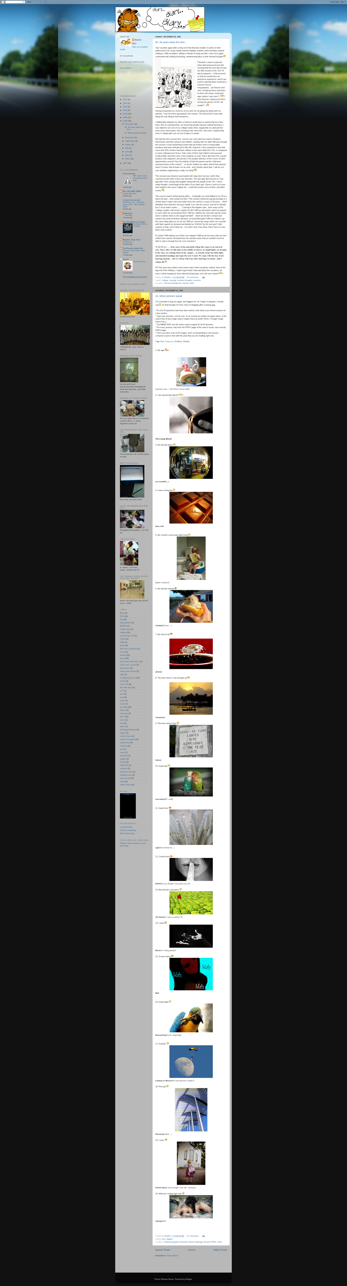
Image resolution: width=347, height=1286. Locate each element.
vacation (123, 768)
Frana (122, 652)
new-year (124, 713)
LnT (121, 691)
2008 (125, 121)
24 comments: (193, 277)
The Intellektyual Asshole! (135, 277)
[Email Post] (203, 277)
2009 (125, 117)
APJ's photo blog (127, 833)
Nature (123, 710)
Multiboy (178, 341)
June (127, 152)
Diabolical (127, 213)
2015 (125, 100)
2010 (125, 114)
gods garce (125, 668)
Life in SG (124, 684)
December (130, 124)
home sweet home (128, 671)
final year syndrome (128, 649)
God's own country (128, 665)
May (127, 155)
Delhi (122, 642)
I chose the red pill (131, 200)
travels (123, 762)
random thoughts (185, 280)
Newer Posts (162, 1249)
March (128, 159)
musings (172, 280)
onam (122, 720)
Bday (122, 613)
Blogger (189, 1279)
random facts (125, 736)
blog (122, 619)
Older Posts (220, 1249)
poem (122, 726)
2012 (125, 107)
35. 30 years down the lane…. (171, 42)
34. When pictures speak (168, 296)
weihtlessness (126, 775)
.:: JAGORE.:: (128, 215)
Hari (162, 341)
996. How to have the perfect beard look (140, 178)
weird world (125, 778)
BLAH (122, 616)
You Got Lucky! (139, 261)
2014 (125, 103)
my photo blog (126, 827)
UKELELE (124, 765)
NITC (122, 717)
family (122, 645)
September (130, 141)
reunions (197, 280)
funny (122, 658)
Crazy (167, 341)
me (121, 697)
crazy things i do (127, 636)
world (122, 781)
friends (123, 655)
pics (164, 1239)
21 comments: (193, 1236)
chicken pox (125, 629)
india (122, 675)
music (122, 704)
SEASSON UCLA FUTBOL (140, 225)
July (127, 148)
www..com (128, 794)
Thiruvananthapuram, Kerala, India (179, 283)
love (121, 694)
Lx (172, 341)
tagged (170, 1239)
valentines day (126, 772)
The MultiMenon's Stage (134, 222)
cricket (123, 639)
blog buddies (125, 623)
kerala (122, 681)
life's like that (125, 688)
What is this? (128, 817)
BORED (123, 626)
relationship (125, 743)
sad (121, 749)
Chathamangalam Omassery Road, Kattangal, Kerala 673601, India (193, 1242)
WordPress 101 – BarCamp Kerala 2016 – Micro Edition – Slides (134, 204)
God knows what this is (130, 662)
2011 (125, 110)
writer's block (125, 785)
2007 (125, 163)
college (165, 280)
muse (122, 701)
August (128, 145)
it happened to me (128, 678)
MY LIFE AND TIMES (132, 191)
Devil (157, 302)
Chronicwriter (129, 174)
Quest (125, 259)
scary (122, 752)
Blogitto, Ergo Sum (131, 240)
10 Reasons (127, 242)
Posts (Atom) (172, 1256)
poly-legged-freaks (128, 730)
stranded (124, 756)
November (130, 137)
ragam (123, 733)
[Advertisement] (171, 1265)
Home (191, 1249)
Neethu (138, 40)
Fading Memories (129, 194)
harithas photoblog (128, 830)
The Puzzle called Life (133, 248)
